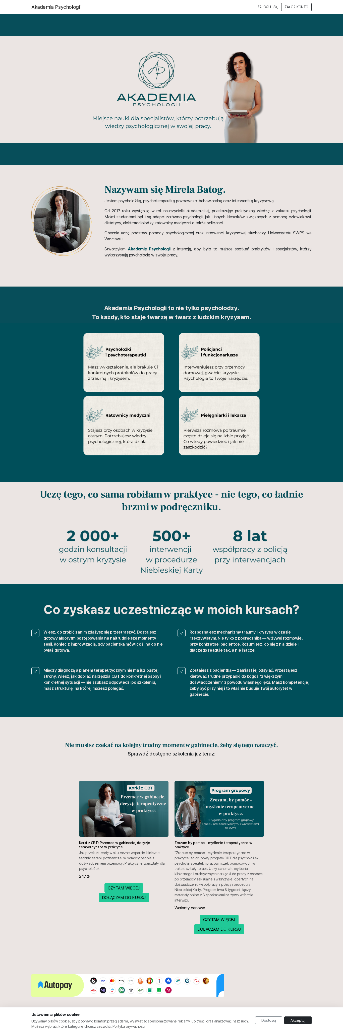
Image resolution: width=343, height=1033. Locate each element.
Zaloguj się (267, 7)
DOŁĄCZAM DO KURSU (124, 897)
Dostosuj (268, 1020)
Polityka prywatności (128, 1026)
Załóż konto (296, 7)
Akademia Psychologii (56, 7)
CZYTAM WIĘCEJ (124, 887)
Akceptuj (298, 1020)
